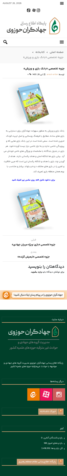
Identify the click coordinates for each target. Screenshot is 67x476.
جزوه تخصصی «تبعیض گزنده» (34, 257)
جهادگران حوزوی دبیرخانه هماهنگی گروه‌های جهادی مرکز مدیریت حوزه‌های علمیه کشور (33, 25)
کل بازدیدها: (56, 448)
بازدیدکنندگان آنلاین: (52, 438)
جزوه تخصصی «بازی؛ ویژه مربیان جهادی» (33, 245)
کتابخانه (40, 52)
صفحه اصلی (57, 52)
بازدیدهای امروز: (55, 443)
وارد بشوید (36, 272)
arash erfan (52, 74)
